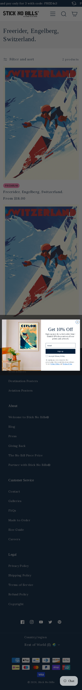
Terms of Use (67, 364)
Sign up (60, 351)
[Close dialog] (77, 322)
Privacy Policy (55, 364)
